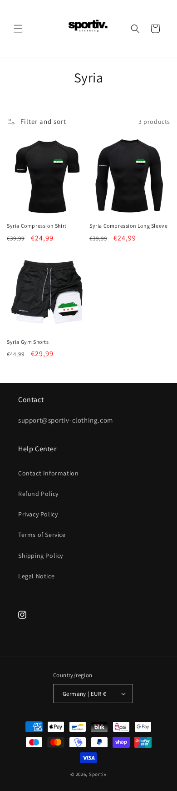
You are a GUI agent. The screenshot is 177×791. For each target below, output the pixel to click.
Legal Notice (36, 576)
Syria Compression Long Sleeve (128, 225)
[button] (18, 29)
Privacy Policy (38, 514)
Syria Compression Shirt (37, 225)
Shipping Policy (40, 555)
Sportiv (98, 774)
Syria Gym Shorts (28, 341)
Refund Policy (38, 494)
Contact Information (48, 473)
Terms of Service (42, 535)
